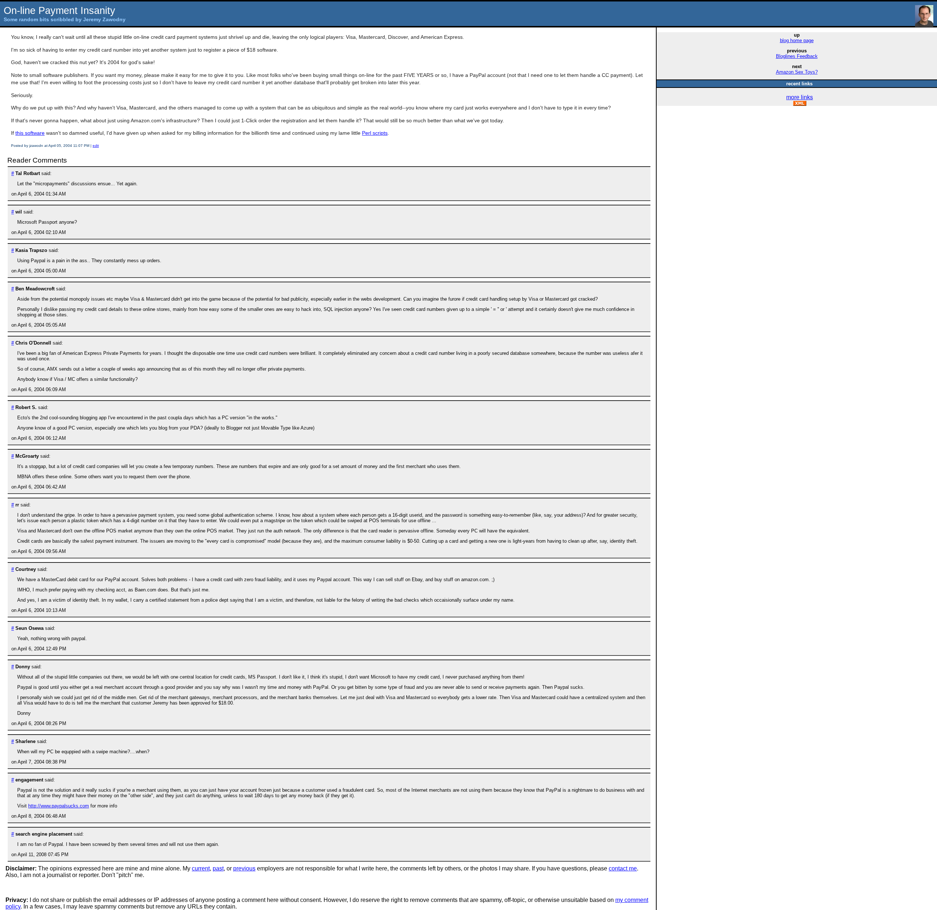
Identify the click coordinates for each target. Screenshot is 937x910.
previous (244, 868)
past (218, 868)
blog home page (797, 40)
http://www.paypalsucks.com (58, 806)
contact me (623, 868)
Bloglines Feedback (797, 56)
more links (799, 97)
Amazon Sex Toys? (797, 72)
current (201, 868)
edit (96, 146)
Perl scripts (375, 133)
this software (30, 133)
